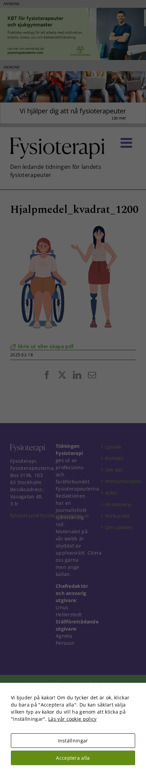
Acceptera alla (73, 758)
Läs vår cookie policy (72, 719)
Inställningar (73, 740)
